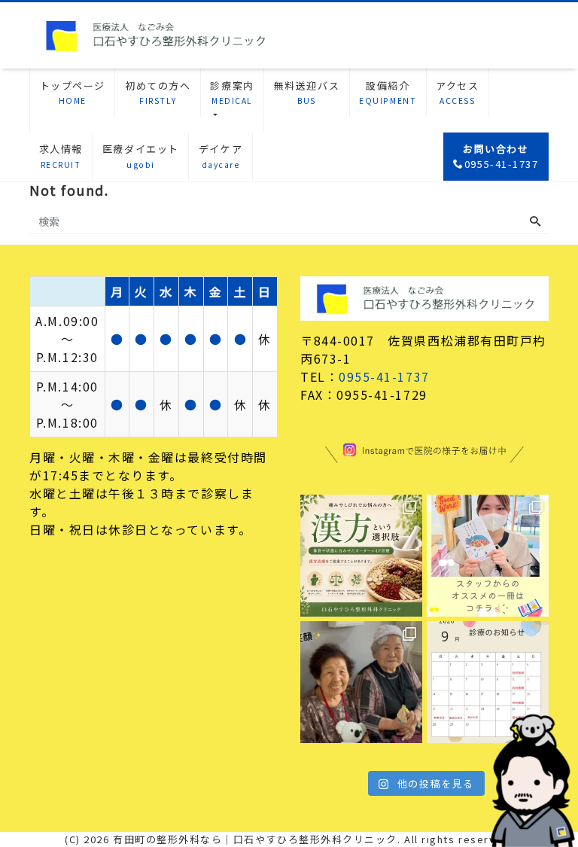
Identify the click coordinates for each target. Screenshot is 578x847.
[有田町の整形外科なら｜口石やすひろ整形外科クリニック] (154, 33)
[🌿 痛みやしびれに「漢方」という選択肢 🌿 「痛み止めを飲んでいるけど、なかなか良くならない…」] (361, 556)
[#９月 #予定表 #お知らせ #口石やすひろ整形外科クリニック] (488, 682)
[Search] (535, 221)
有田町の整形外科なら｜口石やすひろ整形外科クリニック (255, 839)
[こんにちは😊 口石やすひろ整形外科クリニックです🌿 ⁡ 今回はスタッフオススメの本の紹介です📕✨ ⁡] (488, 556)
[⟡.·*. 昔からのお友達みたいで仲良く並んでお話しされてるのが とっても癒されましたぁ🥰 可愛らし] (361, 682)
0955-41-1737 (384, 376)
